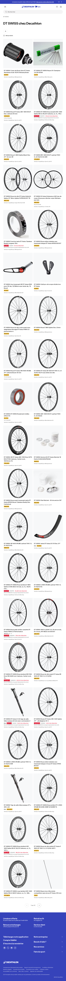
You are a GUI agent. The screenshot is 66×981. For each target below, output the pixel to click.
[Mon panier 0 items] (61, 7)
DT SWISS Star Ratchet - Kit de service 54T (47, 500)
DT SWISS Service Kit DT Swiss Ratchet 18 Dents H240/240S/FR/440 (47, 458)
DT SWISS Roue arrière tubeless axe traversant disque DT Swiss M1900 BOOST (47, 242)
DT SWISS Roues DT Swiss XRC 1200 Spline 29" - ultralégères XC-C (48, 720)
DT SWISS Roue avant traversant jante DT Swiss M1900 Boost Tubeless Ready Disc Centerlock (17, 502)
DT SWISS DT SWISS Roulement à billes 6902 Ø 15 (17, 415)
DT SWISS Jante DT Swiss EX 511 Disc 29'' (47, 543)
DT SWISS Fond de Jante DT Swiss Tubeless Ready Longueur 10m (18, 242)
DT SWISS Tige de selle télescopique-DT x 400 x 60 (17, 806)
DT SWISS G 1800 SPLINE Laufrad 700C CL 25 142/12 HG (47, 586)
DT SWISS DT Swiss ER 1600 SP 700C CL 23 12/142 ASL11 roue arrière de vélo (48, 371)
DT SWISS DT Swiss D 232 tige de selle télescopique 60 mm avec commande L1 (17, 720)
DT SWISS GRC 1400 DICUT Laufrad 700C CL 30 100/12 (47, 415)
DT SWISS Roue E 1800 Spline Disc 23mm (47, 327)
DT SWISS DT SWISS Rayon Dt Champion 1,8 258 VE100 (47, 71)
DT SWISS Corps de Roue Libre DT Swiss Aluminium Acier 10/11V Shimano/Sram (17, 71)
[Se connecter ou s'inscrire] (57, 7)
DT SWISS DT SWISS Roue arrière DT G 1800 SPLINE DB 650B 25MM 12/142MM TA (48, 806)
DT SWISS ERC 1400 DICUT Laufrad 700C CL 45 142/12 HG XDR (47, 156)
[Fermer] (61, 2)
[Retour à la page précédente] (27, 905)
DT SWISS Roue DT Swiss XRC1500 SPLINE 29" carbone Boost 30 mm (17, 371)
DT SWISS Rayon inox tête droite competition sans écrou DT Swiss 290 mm (47, 892)
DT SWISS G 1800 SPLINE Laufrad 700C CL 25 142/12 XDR (17, 763)
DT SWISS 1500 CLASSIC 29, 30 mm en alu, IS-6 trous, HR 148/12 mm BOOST (48, 630)
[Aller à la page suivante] (39, 905)
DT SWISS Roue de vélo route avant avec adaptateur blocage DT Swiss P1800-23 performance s (17, 329)
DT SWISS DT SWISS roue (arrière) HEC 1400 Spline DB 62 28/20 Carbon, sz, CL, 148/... (18, 892)
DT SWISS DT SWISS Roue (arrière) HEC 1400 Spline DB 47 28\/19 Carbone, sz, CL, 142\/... (17, 848)
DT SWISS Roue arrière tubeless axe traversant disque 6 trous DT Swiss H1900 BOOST (47, 764)
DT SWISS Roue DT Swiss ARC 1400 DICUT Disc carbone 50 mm (17, 113)
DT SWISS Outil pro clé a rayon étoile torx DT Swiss (47, 285)
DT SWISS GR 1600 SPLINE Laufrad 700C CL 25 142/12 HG (18, 544)
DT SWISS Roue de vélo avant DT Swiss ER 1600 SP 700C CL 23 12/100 (47, 675)
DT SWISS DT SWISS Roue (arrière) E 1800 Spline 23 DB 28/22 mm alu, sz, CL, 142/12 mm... (17, 586)
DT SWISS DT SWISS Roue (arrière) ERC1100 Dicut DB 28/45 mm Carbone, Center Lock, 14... (18, 676)
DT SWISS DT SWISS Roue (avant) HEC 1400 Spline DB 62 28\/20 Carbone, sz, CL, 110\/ (48, 113)
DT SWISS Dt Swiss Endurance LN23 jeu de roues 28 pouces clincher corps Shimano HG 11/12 (48, 198)
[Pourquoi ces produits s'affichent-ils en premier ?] (4, 35)
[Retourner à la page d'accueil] (31, 7)
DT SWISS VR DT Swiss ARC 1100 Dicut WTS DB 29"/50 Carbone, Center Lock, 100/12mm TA (18, 459)
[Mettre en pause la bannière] (59, 2)
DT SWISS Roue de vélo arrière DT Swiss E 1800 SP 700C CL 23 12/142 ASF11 (47, 847)
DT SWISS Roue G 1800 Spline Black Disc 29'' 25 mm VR (17, 156)
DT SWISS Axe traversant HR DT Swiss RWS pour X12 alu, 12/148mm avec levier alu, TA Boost (18, 286)
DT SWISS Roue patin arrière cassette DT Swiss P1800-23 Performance (17, 630)
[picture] (18, 53)
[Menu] (5, 7)
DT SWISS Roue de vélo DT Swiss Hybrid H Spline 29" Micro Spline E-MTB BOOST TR (17, 197)
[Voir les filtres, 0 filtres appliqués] (5, 31)
